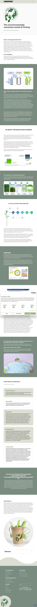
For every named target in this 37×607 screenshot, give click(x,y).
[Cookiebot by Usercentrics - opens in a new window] (31, 293)
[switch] (14, 307)
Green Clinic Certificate (23, 573)
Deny (7, 313)
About (7, 585)
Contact (7, 587)
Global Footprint (22, 571)
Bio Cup (7, 575)
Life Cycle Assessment (23, 575)
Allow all (30, 313)
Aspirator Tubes (9, 573)
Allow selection (18, 313)
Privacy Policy (8, 591)
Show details (32, 310)
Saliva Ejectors (8, 571)
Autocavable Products (10, 581)
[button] (35, 605)
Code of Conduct (9, 589)
